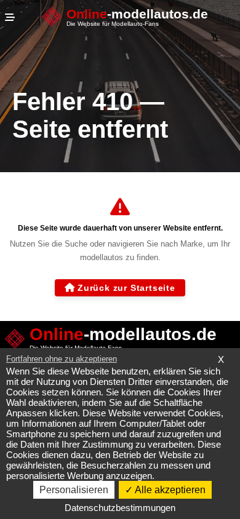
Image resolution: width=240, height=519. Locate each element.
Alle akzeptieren (169, 490)
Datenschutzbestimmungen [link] (120, 507)
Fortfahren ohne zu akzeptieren (61, 358)
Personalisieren (73, 490)
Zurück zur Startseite (126, 288)
